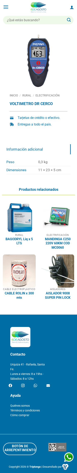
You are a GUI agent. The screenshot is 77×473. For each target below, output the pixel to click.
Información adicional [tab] (24, 149)
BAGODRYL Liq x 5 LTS (19, 241)
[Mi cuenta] (72, 7)
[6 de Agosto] (38, 7)
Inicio (14, 95)
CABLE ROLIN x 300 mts (19, 295)
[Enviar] (69, 20)
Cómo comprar (19, 415)
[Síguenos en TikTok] (35, 385)
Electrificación (48, 95)
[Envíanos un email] (48, 385)
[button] (6, 7)
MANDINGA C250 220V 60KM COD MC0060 (58, 243)
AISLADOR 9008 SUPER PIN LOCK (57, 295)
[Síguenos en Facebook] (10, 385)
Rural (26, 95)
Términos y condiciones (25, 410)
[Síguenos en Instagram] (23, 385)
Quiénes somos (20, 405)
